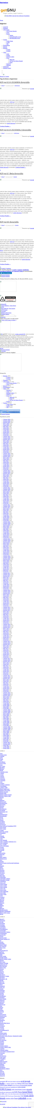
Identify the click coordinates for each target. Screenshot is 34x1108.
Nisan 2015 (6, 613)
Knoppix (2, 870)
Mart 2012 (5, 665)
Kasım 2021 (6, 500)
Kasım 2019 (6, 534)
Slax (1, 1006)
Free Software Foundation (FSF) (8, 826)
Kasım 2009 (6, 705)
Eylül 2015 (6, 606)
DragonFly (2, 804)
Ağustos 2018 (6, 556)
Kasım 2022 (6, 483)
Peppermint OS (4, 950)
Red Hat (2, 982)
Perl (1, 949)
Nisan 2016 (6, 596)
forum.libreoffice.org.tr (15, 36)
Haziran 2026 (6, 422)
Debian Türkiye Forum (6, 794)
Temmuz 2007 (6, 744)
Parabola (2, 943)
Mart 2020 (5, 529)
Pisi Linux (2, 962)
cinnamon (12, 1083)
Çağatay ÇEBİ (3, 787)
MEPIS (2, 905)
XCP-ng (12, 102)
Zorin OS (2, 1075)
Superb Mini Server (5, 1023)
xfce (12, 1098)
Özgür (16, 1098)
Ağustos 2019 (6, 539)
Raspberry (2, 974)
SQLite (2, 1019)
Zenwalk (2, 1073)
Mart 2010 (5, 699)
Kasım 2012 (6, 654)
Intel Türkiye (3, 857)
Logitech (2, 897)
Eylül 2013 (6, 640)
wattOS (2, 1060)
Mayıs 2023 (6, 475)
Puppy (1, 970)
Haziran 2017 (6, 576)
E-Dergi (8, 51)
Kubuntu (2, 871)
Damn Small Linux (5, 789)
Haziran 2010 (6, 695)
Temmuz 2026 (6, 421)
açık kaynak (18, 1081)
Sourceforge (3, 1014)
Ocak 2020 (6, 532)
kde (13, 1092)
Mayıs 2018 (6, 560)
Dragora (2, 806)
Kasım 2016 (6, 586)
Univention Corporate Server (7, 1051)
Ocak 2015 (6, 617)
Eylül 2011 (6, 674)
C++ (5, 1083)
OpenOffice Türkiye (5, 932)
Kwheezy (2, 873)
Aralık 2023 (6, 465)
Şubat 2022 (6, 496)
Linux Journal (3, 887)
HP (1, 851)
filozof (2, 85)
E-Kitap (8, 49)
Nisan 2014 (6, 630)
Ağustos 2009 (6, 709)
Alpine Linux (3, 755)
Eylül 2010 (6, 691)
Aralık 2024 (6, 448)
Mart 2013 (5, 648)
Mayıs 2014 (6, 628)
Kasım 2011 (6, 671)
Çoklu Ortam (9, 41)
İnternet (5, 46)
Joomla (2, 861)
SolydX (2, 1011)
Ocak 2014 (6, 634)
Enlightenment (3, 814)
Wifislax (2, 1064)
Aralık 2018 (6, 550)
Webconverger (3, 1061)
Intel (1, 856)
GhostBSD (3, 833)
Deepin (2, 797)
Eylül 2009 (6, 708)
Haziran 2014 (6, 627)
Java (1, 860)
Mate (1, 904)
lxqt (0, 1093)
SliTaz (1, 1007)
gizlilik (19, 1087)
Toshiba (2, 1041)
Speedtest (2, 1017)
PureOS (2, 972)
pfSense (2, 952)
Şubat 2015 (6, 616)
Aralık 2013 (6, 635)
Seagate (2, 994)
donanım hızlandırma (16, 1085)
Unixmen (2, 1053)
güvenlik (29, 1089)
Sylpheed (2, 1026)
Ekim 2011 (6, 672)
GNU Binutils (3, 840)
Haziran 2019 (6, 541)
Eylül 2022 (6, 486)
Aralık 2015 (6, 601)
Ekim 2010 (6, 690)
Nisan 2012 (6, 664)
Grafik (8, 42)
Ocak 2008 (6, 736)
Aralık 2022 (6, 482)
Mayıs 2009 (6, 714)
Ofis (7, 44)
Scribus (2, 993)
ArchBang (2, 762)
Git (1, 834)
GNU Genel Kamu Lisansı (19, 1089)
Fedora (1, 820)
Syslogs (2, 1027)
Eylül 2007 (6, 741)
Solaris (1, 1010)
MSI (1, 907)
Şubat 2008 (6, 735)
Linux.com (2, 883)
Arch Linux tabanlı (12, 1081)
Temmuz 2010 (6, 694)
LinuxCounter (3, 884)
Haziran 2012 (6, 661)
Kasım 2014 (6, 620)
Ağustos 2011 (6, 675)
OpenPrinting (3, 933)
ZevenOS (2, 1074)
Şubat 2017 (6, 581)
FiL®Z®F (2, 1104)
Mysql (1, 914)
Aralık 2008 (6, 721)
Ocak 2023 (6, 480)
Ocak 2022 (6, 497)
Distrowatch (3, 801)
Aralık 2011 (6, 670)
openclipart (3, 927)
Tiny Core (2, 1038)
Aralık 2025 (6, 430)
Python (8, 55)
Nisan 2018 (6, 561)
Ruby (1, 984)
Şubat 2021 (6, 513)
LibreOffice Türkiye (5, 878)
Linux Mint (3, 893)
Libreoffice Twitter (4, 880)
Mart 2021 (5, 512)
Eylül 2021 (6, 503)
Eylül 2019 (6, 537)
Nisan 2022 (6, 493)
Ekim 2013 (6, 638)
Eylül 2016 (6, 588)
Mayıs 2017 (6, 577)
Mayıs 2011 (6, 680)
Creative (2, 783)
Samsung (2, 990)
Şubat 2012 (6, 667)
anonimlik (2, 1081)
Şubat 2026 (6, 428)
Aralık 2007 (6, 738)
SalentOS (2, 986)
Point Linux (3, 967)
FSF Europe (3, 827)
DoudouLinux (3, 803)
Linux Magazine (4, 891)
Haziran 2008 (6, 729)
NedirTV (8, 64)
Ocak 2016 (6, 600)
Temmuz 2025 (6, 438)
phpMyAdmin (3, 957)
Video (4, 52)
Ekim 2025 (6, 433)
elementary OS (3, 811)
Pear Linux (3, 947)
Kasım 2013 (6, 637)
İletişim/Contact (7, 68)
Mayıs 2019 (6, 543)
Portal (10, 62)
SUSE (1, 1021)
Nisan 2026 (6, 425)
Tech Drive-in (3, 1034)
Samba (1, 989)
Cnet (1, 782)
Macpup (2, 900)
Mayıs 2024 (6, 458)
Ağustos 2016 (6, 590)
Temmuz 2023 (6, 472)
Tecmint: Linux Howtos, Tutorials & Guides (11, 1036)
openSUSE (3, 935)
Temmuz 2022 (6, 489)
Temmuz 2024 (6, 455)
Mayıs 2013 (6, 645)
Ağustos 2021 (6, 504)
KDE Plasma (18, 1092)
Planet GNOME (4, 963)
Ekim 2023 (6, 467)
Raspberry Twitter (4, 976)
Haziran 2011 (6, 678)
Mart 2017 (5, 580)
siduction (2, 1001)
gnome (23, 1087)
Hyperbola (2, 853)
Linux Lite (2, 888)
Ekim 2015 (6, 604)
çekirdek (22, 1098)
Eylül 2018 (6, 554)
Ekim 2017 (6, 570)
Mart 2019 (5, 546)
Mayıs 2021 (6, 509)
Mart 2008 (5, 734)
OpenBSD (2, 926)
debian (16, 1083)
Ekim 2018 (6, 553)
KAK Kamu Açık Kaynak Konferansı (9, 863)
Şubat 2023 (6, 479)
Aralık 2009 (6, 704)
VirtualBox (3, 1058)
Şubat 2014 (6, 633)
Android (2, 756)
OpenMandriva (4, 929)
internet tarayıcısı (9, 1092)
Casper (1, 774)
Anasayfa (5, 27)
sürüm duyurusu (11, 123)
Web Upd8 (2, 1063)
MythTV (2, 919)
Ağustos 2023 (6, 470)
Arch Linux (3, 763)
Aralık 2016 (6, 584)
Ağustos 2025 (6, 436)
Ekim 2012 (6, 655)
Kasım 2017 (6, 569)
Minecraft (11, 59)
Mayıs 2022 (6, 492)
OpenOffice (3, 930)
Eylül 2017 (6, 571)
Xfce (1, 1070)
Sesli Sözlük (3, 999)
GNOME (2, 837)
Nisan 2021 (6, 510)
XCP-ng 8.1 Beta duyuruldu (11, 173)
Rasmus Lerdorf (16, 1093)
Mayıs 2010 (6, 697)
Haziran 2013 (6, 644)
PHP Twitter (3, 956)
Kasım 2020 (6, 517)
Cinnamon (2, 780)
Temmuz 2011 (6, 677)
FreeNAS (2, 823)
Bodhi (1, 770)
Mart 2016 (5, 597)
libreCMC (2, 875)
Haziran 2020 (6, 524)
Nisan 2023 (6, 476)
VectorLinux (3, 1056)
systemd (2, 1028)
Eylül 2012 (6, 657)
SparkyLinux (3, 1016)
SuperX (2, 1024)
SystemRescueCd (4, 1030)
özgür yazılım (29, 1098)
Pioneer (2, 960)
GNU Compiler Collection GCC (8, 841)
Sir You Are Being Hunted (16, 61)
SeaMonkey (3, 996)
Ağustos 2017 (6, 573)
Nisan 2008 (6, 732)
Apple (1, 759)
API (6, 1081)
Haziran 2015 (6, 610)
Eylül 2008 (6, 725)
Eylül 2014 (6, 623)
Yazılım (5, 39)
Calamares (8, 1083)
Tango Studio (3, 1033)
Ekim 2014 (6, 621)
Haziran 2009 (6, 712)
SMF (1, 1009)
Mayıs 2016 (6, 594)
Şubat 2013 (6, 650)
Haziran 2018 (6, 559)
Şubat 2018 (6, 564)
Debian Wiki (3, 793)
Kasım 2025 (6, 432)
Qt (0, 940)
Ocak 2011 (6, 685)
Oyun (7, 58)
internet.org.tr (3, 858)
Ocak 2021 (6, 514)
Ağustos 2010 (6, 692)
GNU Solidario (4, 843)
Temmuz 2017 (6, 574)
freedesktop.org (14, 1087)
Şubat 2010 (6, 701)
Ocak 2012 (6, 668)
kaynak (32, 88)
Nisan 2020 (6, 527)
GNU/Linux (6, 29)
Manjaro (2, 903)
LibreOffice (3, 877)
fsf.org (1, 348)
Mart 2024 (5, 460)
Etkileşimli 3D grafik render (5, 1087)
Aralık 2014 (6, 618)
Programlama (6, 45)
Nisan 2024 (6, 459)
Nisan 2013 (6, 647)
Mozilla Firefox (4, 910)
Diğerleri (8, 65)
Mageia (2, 901)
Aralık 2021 (6, 499)
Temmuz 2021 (6, 506)
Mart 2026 (5, 426)
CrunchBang (3, 786)
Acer (1, 753)
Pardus (1, 942)
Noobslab (2, 923)
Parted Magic (3, 945)
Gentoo (2, 830)
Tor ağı (9, 1096)
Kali (1, 864)
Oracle (1, 936)
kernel (24, 1092)
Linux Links (3, 890)
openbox (6, 1093)
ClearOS (2, 777)
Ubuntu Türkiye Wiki (5, 1047)
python (11, 1093)
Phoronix (2, 953)
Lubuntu (2, 898)
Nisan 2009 (6, 715)
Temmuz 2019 (6, 540)
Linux (7, 32)
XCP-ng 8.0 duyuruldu (9, 222)
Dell (1, 799)
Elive (1, 813)
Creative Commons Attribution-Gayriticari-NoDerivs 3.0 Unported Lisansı (14, 270)
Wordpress (2, 1067)
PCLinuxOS (3, 946)
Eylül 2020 (6, 520)
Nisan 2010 (6, 698)
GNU (1, 838)
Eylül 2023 (6, 469)
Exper (1, 817)
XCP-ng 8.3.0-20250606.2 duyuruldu (15, 130)
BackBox (2, 767)
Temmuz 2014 (6, 625)
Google (2, 847)
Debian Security (4, 792)
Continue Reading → (5, 126)
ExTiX (1, 819)
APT (1, 760)
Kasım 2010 (6, 688)
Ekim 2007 (6, 739)
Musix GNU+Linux (5, 912)
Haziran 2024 (6, 456)
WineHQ (2, 1065)
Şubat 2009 (6, 718)
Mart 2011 (5, 682)
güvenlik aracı (2, 1092)
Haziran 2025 (6, 439)
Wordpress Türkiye (5, 1068)
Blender (2, 769)
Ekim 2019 (6, 536)
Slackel (2, 1003)
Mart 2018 (5, 563)
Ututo (1, 1054)
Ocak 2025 (6, 446)
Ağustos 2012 (6, 658)
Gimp (7, 54)
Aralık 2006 (6, 746)
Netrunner (2, 920)
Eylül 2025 (6, 435)
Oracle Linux (3, 937)
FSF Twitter (3, 829)
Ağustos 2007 (6, 742)
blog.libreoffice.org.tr (14, 38)
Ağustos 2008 (6, 727)
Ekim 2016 (6, 587)
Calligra (2, 773)
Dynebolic (2, 810)
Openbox (2, 925)
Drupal (1, 807)
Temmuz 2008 (6, 728)
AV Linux (2, 766)
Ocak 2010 (6, 702)
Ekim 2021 (6, 502)
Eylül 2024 (6, 452)
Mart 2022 (5, 495)
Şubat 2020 (6, 530)
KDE (1, 867)
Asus (1, 764)
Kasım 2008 (6, 722)
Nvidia (1, 922)
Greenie (2, 836)
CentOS (2, 776)
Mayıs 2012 (6, 662)
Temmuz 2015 (6, 608)
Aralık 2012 (6, 653)
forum (1, 250)
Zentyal (2, 1071)
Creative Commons (5, 784)
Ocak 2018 (6, 566)
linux (30, 1092)
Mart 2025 (5, 443)
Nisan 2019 (6, 544)
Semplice (2, 997)
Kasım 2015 (6, 603)
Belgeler (5, 48)
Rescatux (2, 983)
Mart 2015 (5, 614)
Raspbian (2, 977)
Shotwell (2, 1000)
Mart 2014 (5, 631)
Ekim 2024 (6, 450)
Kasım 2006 (6, 748)
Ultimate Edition (4, 1050)
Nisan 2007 (6, 745)
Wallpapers (6, 66)
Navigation (4, 2)
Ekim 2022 (6, 485)
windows (8, 1098)
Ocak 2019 (6, 549)
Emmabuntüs (3, 816)
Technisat (2, 1037)
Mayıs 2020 (6, 526)
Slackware (2, 1004)
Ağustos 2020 (6, 522)
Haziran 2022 (6, 490)
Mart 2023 (5, 477)
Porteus (2, 969)
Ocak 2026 (6, 429)
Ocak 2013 (6, 651)
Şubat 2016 (6, 598)
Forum (8, 34)
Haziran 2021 (6, 507)
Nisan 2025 (6, 442)
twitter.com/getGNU (20, 334)
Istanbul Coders (10, 56)
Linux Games (3, 885)
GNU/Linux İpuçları (11, 31)
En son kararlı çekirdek (26, 1085)
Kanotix (2, 866)
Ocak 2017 (6, 583)
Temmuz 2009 (6, 711)
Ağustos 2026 (6, 419)
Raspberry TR (3, 979)
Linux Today (3, 894)
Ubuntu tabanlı (17, 1096)
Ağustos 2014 (6, 624)
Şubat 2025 (6, 445)
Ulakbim (2, 1048)
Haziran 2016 (6, 593)
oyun (9, 1093)
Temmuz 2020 (6, 523)
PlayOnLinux (3, 966)
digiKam (2, 800)
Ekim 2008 (6, 724)
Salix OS (2, 987)
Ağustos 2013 (6, 641)
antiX (1, 757)
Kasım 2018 (6, 551)
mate (3, 1093)
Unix (22, 1096)
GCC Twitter (3, 844)
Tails (1, 1031)
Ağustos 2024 (6, 453)
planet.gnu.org (3, 964)
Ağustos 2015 (6, 607)
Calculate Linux (4, 772)
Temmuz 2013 (6, 643)
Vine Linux (3, 1057)
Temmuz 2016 (6, 591)
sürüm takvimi (22, 1093)
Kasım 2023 (6, 466)
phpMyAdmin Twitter (5, 959)
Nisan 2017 (6, 578)
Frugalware (3, 824)
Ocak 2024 (6, 463)
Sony (1, 1013)
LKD (1, 895)
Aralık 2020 (6, 516)
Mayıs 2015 (6, 611)
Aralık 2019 (6, 533)
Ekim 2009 (6, 707)
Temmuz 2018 (6, 557)
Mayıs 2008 (6, 731)
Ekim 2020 (6, 519)
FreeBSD (2, 821)
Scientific (2, 991)
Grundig (2, 848)
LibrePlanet (3, 881)
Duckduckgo (3, 809)
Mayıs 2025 (6, 440)
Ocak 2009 (6, 719)
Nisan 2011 (6, 681)
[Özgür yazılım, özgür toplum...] (11, 14)
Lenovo (2, 874)
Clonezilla (2, 779)
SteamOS (2, 1020)
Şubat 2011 (6, 684)
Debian (11, 35)
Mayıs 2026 (6, 423)
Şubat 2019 (6, 547)
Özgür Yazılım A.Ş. (5, 939)
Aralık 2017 (6, 567)
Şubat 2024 (6, 462)
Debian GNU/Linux (5, 790)
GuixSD (2, 850)
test (25, 1093)
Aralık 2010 (6, 687)
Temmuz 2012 (6, 660)
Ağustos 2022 (6, 487)
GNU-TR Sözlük (4, 846)
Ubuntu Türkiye (4, 1046)
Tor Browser (3, 1040)
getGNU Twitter (4, 831)
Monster (2, 908)
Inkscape (2, 854)
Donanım (5, 28)
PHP (1, 954)
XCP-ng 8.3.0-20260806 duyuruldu (15, 82)
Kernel (1, 868)
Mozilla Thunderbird (5, 911)
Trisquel (2, 1043)
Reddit (1, 980)
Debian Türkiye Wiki (5, 796)
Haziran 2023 (6, 473)
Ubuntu (2, 1044)
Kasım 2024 (6, 449)
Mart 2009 (5, 717)
